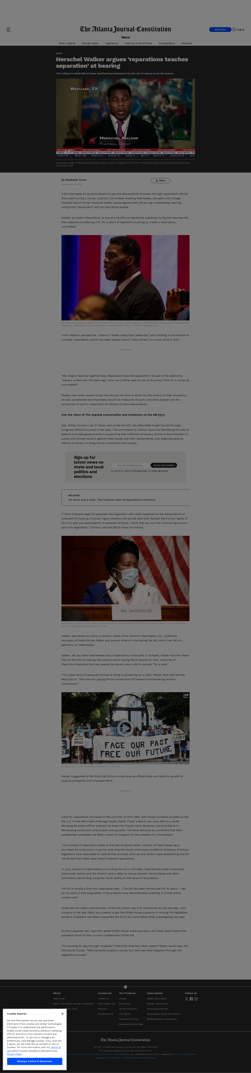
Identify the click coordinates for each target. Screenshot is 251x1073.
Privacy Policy (14, 1054)
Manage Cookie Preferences (34, 1061)
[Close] (62, 1014)
